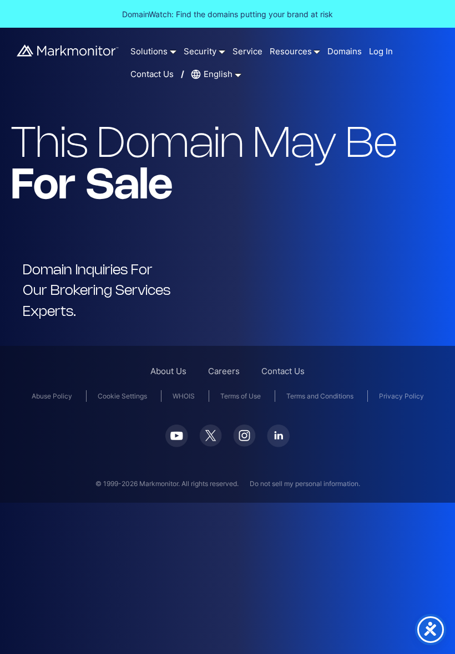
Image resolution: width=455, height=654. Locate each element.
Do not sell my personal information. (305, 483)
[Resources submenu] (317, 51)
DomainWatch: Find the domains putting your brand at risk (227, 14)
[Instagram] (244, 443)
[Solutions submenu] (173, 51)
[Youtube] (176, 443)
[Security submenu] (222, 51)
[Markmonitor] (68, 53)
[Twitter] (210, 443)
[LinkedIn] (278, 443)
